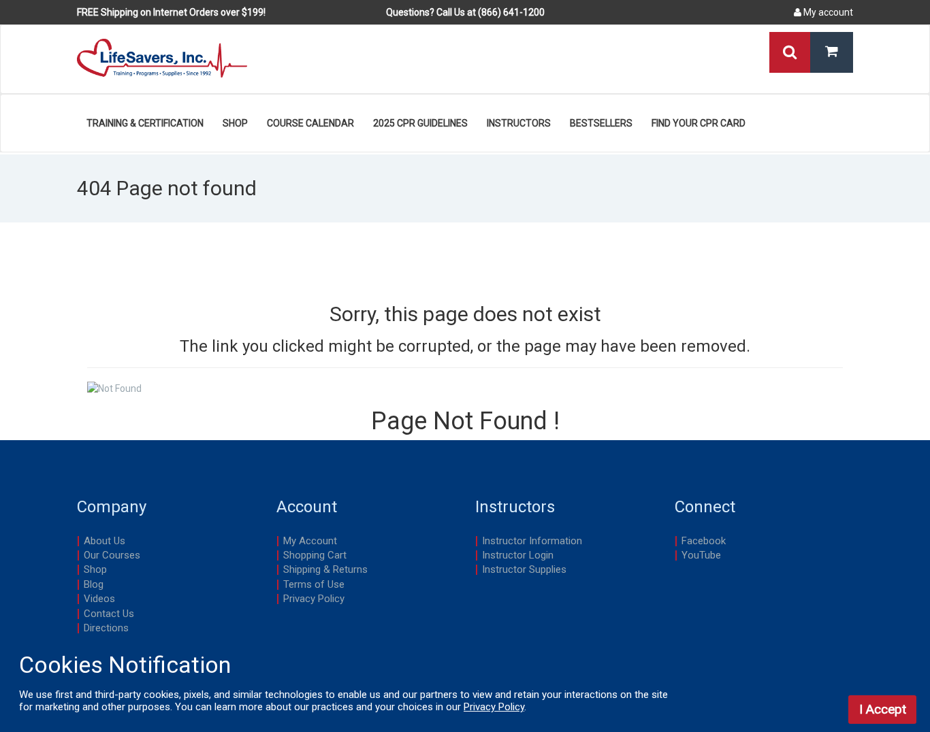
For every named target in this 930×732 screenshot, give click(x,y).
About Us (104, 541)
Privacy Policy (313, 599)
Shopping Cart (315, 555)
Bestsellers (601, 123)
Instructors (519, 123)
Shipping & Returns (325, 569)
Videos (99, 599)
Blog (93, 584)
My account (827, 12)
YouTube (701, 555)
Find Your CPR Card (698, 123)
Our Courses (112, 555)
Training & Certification (145, 123)
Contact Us (109, 614)
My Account (310, 541)
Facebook (704, 541)
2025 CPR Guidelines (420, 123)
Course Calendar (310, 123)
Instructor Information (532, 541)
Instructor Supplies (524, 569)
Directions (106, 628)
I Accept (882, 709)
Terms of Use (313, 584)
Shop (235, 123)
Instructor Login (518, 555)
